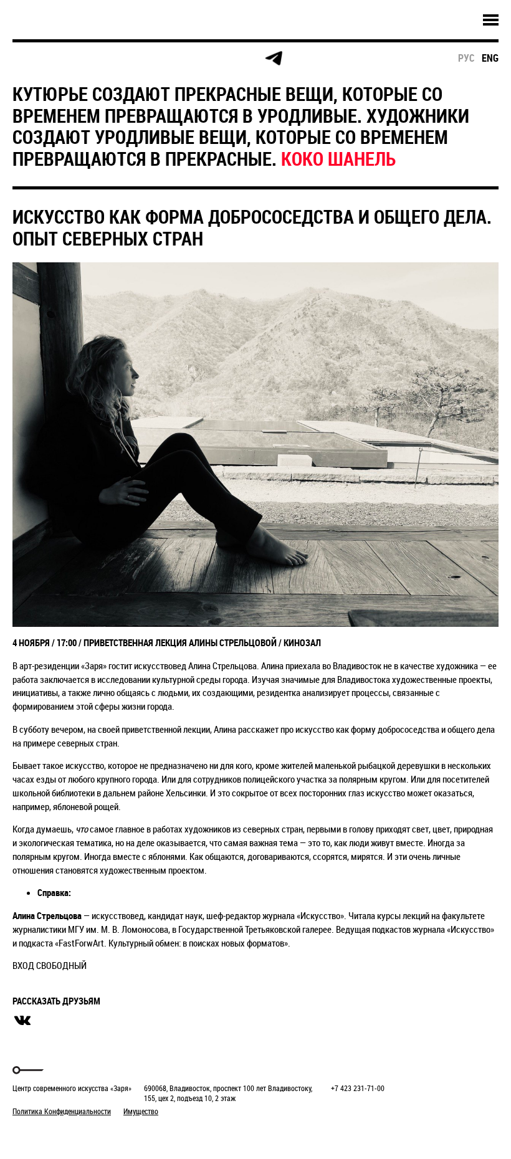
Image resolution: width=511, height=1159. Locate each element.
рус (466, 58)
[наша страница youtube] (225, 58)
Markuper (44, 1134)
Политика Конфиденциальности (61, 1111)
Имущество (140, 1111)
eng (490, 58)
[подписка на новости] (34, 58)
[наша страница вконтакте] (178, 59)
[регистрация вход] (82, 58)
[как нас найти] (130, 59)
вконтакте (22, 1021)
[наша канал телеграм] (274, 59)
